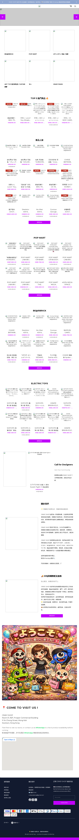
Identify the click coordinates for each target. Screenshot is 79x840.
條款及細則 (7, 792)
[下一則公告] (76, 2)
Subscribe (64, 802)
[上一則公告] (2, 2)
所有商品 (6, 790)
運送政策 (52, 615)
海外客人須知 (7, 797)
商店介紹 (6, 787)
